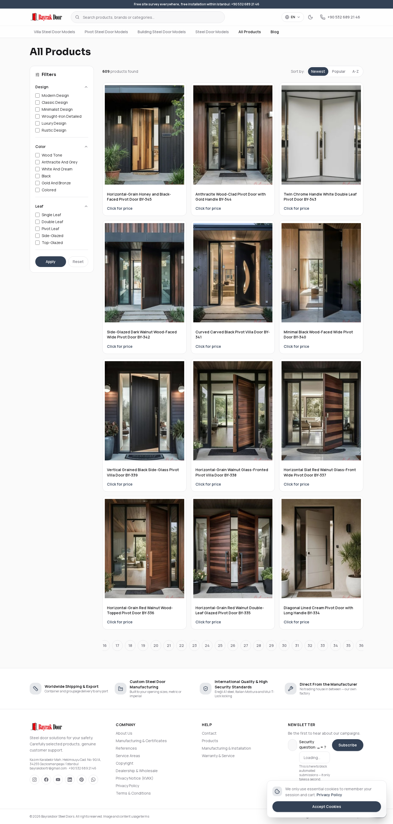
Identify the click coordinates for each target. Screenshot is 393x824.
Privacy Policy (127, 785)
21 (169, 645)
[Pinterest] (81, 779)
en (293, 17)
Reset (78, 261)
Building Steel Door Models (162, 31)
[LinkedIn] (70, 779)
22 (181, 645)
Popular (338, 71)
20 (155, 645)
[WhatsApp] (93, 779)
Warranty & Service (218, 755)
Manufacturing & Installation (226, 748)
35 (348, 645)
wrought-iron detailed (62, 116)
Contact (209, 733)
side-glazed (52, 235)
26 (232, 645)
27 (246, 645)
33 (323, 645)
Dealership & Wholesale (137, 770)
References (126, 748)
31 (297, 645)
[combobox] (148, 17)
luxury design (54, 123)
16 (105, 645)
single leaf (51, 214)
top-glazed (52, 242)
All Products (249, 31)
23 (194, 645)
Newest (318, 71)
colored (49, 189)
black (46, 175)
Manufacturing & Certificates (141, 740)
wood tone (52, 155)
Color (40, 146)
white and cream (57, 168)
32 (310, 645)
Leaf (39, 206)
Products (210, 740)
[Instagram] (34, 779)
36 (361, 645)
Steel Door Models (212, 31)
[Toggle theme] (310, 17)
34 (335, 645)
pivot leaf (50, 228)
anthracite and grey (59, 162)
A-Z (355, 71)
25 (220, 645)
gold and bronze (56, 182)
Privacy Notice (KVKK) (134, 778)
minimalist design (57, 109)
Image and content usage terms (126, 816)
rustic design (54, 130)
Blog (275, 31)
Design (41, 86)
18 (130, 645)
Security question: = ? (312, 744)
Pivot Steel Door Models (106, 31)
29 (271, 645)
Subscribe (347, 744)
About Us (124, 733)
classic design (55, 102)
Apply (51, 261)
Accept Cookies (326, 806)
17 (117, 645)
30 (284, 645)
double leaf (52, 221)
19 (143, 645)
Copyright (124, 763)
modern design (55, 95)
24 (207, 645)
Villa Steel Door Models (54, 31)
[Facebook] (46, 779)
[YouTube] (58, 779)
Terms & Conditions (133, 793)
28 (258, 645)
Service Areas (128, 755)
